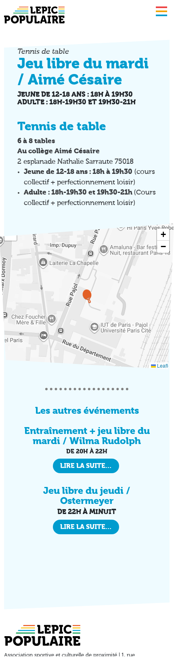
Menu (161, 11)
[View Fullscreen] (10, 235)
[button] (87, 296)
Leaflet (164, 365)
